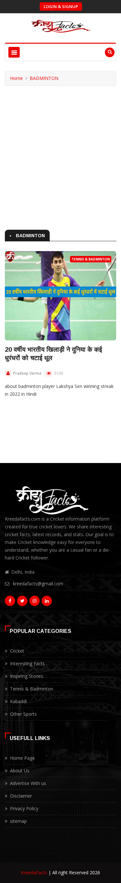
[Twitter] (22, 602)
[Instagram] (34, 602)
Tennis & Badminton (91, 259)
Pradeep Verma (27, 373)
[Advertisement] (60, 149)
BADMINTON (44, 78)
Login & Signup (61, 6)
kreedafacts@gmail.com (38, 583)
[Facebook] (10, 602)
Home (16, 78)
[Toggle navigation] (14, 52)
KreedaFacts (34, 872)
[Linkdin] (47, 602)
